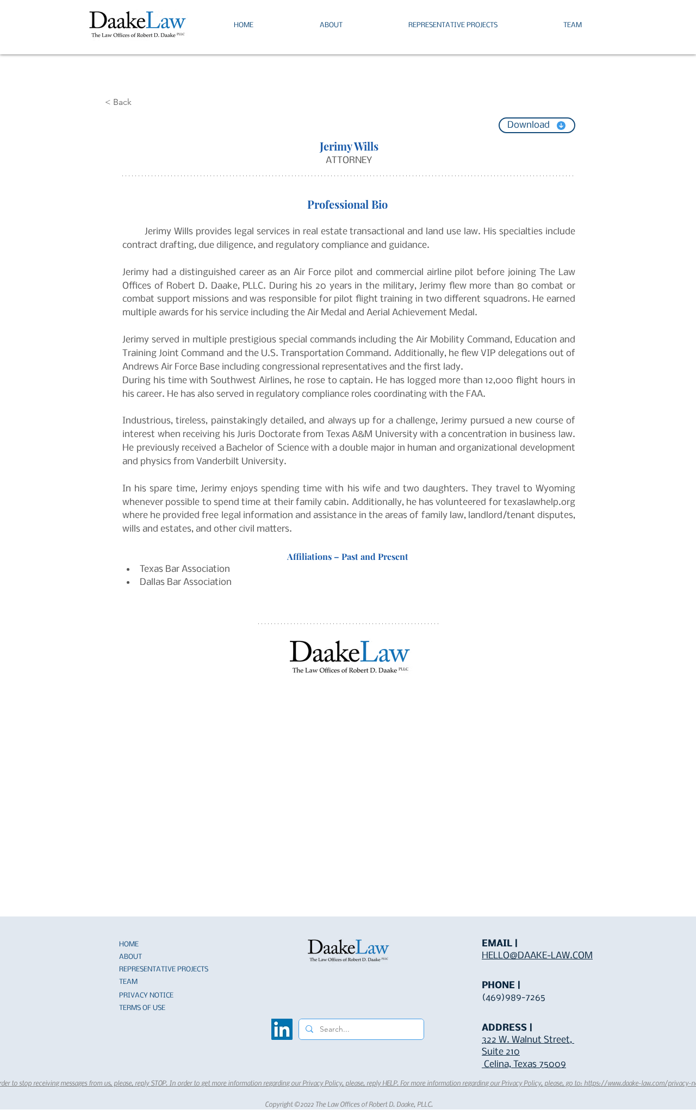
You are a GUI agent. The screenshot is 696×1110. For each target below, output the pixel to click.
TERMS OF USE (142, 1008)
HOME (129, 944)
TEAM (128, 982)
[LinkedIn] (282, 1029)
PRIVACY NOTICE (146, 995)
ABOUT (130, 957)
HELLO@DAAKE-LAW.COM (537, 956)
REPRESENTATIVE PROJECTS (163, 969)
